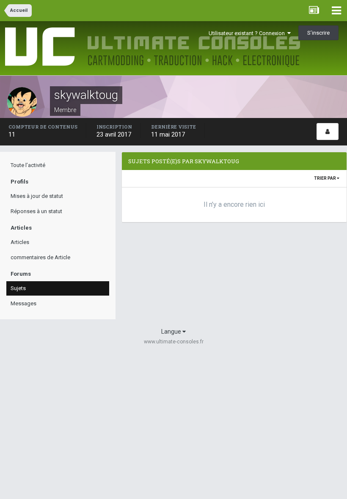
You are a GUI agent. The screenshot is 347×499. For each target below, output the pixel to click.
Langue (171, 331)
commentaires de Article (40, 257)
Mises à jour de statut (37, 196)
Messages (23, 303)
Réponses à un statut (36, 211)
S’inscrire (318, 33)
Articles (20, 242)
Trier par (325, 178)
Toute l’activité (28, 165)
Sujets (18, 288)
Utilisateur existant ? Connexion (248, 33)
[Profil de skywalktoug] (328, 131)
